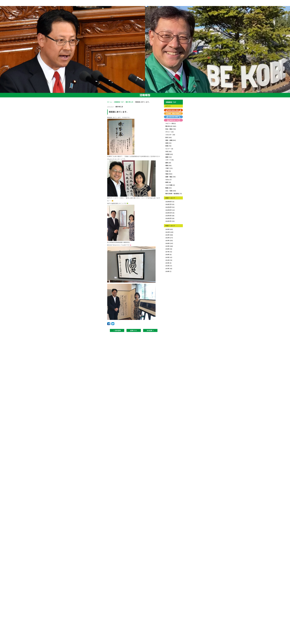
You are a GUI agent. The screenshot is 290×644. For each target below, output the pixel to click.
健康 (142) (168, 157)
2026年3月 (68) (169, 216)
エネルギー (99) (170, 135)
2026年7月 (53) (169, 204)
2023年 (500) (169, 235)
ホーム (109, 102)
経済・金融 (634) (170, 140)
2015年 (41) (168, 257)
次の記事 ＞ (150, 330)
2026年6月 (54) (169, 207)
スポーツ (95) (169, 160)
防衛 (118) (168, 146)
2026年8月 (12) (169, 202)
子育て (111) (168, 168)
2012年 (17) (168, 266)
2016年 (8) (168, 254)
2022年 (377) (169, 238)
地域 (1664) (168, 174)
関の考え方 (119, 107)
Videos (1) (168, 179)
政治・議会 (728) (170, 129)
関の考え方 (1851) (170, 126)
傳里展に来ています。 (118, 111)
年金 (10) (168, 171)
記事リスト (133, 330)
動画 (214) (168, 188)
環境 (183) (168, 165)
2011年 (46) (168, 268)
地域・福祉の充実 (173, 113)
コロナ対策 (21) (170, 185)
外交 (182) (168, 151)
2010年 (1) (168, 271)
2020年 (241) (169, 243)
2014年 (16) (168, 260)
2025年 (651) (169, 229)
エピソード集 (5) (170, 123)
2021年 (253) (169, 240)
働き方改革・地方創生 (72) (173, 193)
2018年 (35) (168, 249)
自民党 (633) (169, 154)
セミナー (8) (169, 149)
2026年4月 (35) (169, 213)
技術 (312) (168, 143)
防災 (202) (168, 137)
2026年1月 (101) (170, 221)
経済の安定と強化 (173, 110)
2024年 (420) (169, 232)
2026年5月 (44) (170, 210)
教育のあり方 (174, 120)
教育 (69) (168, 182)
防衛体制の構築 (173, 117)
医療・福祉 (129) (170, 177)
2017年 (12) (168, 252)
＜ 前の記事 (117, 330)
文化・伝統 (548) (170, 191)
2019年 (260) (169, 246)
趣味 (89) (168, 163)
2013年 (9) (168, 263)
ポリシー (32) (169, 132)
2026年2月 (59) (169, 218)
